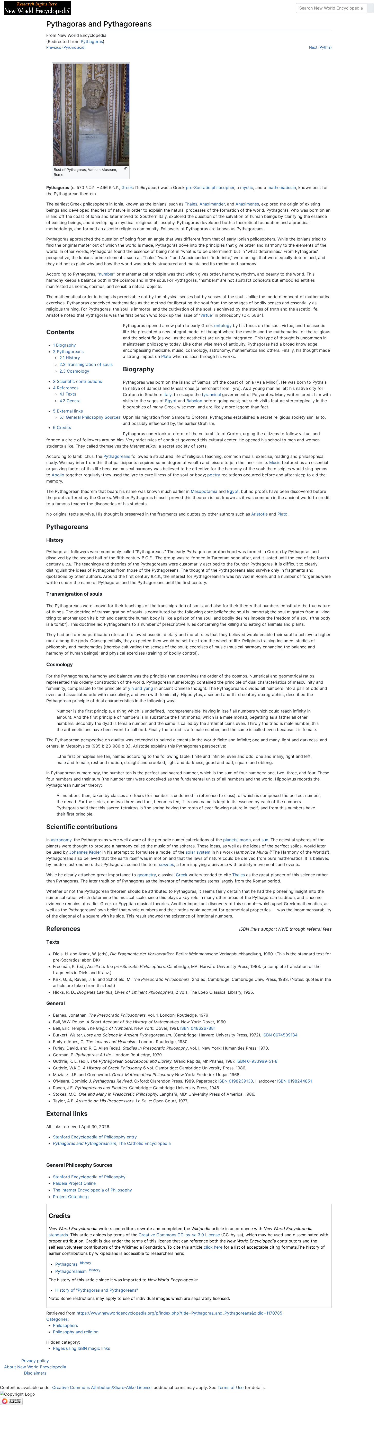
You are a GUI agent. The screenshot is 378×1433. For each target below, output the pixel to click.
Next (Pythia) (320, 47)
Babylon (194, 400)
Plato (166, 356)
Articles (86, 8)
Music (275, 462)
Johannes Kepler (85, 852)
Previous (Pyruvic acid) (66, 47)
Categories (57, 1319)
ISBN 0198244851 (294, 1081)
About (108, 8)
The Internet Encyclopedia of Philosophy (92, 1189)
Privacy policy (35, 1360)
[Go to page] (370, 8)
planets (230, 839)
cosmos (166, 864)
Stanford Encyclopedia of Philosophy (89, 1176)
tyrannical (211, 394)
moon (245, 839)
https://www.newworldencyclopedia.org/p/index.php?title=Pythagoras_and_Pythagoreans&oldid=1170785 (179, 1313)
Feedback (131, 8)
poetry (213, 474)
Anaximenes (247, 204)
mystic (246, 187)
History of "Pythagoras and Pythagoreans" (96, 1290)
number (106, 274)
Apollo (58, 474)
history (85, 1263)
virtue (206, 315)
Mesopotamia (204, 491)
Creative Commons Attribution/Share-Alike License (101, 1387)
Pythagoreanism (71, 1271)
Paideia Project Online (74, 1183)
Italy (168, 394)
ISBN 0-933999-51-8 (257, 1061)
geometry (146, 874)
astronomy (61, 839)
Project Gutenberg (71, 1196)
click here (213, 1247)
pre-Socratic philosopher (210, 187)
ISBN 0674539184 (280, 1034)
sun (265, 839)
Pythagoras (92, 41)
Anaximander (212, 204)
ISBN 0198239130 (235, 1081)
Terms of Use (231, 1387)
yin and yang (140, 688)
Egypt (171, 400)
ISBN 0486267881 (197, 1028)
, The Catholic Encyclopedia (112, 1143)
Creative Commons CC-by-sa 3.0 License (179, 1234)
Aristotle (259, 514)
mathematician (281, 187)
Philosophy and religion (75, 1331)
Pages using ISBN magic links (81, 1348)
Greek (127, 187)
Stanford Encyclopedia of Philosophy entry (95, 1136)
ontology (223, 325)
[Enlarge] (126, 168)
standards (58, 1234)
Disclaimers (35, 1373)
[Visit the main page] (37, 7)
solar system (198, 852)
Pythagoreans (116, 456)
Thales (191, 204)
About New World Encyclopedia (35, 1366)
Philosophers (65, 1325)
